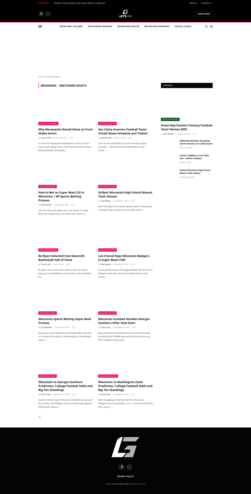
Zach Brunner (106, 138)
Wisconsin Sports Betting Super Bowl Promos (64, 321)
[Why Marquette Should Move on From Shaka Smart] (65, 109)
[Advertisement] (125, 52)
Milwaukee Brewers (157, 26)
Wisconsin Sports (107, 123)
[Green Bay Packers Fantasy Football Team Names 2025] (187, 106)
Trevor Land (45, 138)
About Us (193, 3)
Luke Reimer (106, 201)
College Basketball (48, 123)
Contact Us (206, 3)
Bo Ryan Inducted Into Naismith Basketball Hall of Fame (61, 258)
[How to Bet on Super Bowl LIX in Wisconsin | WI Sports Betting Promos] (65, 172)
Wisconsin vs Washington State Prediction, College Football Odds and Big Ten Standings (125, 386)
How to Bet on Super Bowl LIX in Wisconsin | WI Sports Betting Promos (61, 196)
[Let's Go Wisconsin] (125, 14)
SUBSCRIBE (204, 14)
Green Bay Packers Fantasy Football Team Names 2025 (186, 127)
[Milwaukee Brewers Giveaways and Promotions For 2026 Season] (169, 144)
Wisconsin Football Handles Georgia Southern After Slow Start (124, 321)
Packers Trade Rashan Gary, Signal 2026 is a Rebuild (79, 3)
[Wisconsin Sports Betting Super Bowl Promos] (65, 299)
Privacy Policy (125, 476)
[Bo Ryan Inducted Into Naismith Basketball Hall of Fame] (65, 236)
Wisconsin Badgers (100, 26)
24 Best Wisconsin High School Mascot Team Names (125, 194)
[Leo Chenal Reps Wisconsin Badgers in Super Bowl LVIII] (125, 236)
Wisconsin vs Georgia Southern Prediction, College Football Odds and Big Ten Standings (65, 386)
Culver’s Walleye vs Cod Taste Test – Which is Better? (194, 157)
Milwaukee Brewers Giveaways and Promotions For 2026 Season (196, 142)
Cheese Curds (182, 26)
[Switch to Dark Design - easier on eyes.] (206, 26)
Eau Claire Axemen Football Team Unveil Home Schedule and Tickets (123, 131)
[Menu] (40, 26)
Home (40, 76)
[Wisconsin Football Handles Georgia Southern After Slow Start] (125, 299)
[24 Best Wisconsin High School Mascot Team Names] (125, 172)
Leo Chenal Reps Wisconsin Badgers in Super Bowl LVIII (123, 258)
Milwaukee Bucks (128, 26)
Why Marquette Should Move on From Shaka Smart (65, 131)
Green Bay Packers (71, 26)
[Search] (211, 26)
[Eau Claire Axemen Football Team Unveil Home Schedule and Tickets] (125, 109)
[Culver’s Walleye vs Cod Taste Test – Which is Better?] (169, 159)
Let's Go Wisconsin (120, 483)
